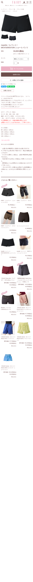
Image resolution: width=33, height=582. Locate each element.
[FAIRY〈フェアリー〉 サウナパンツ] (24, 192)
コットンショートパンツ (23, 226)
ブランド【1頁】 (20, 9)
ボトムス (15, 11)
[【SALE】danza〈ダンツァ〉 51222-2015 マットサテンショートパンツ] (24, 299)
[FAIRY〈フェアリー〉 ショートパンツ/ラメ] (8, 192)
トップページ (4, 9)
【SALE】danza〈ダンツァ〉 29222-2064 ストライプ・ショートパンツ (8, 367)
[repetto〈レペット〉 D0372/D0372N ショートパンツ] (8, 242)
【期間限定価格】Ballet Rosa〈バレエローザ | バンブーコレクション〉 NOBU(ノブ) (24, 280)
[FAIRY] (16, 3)
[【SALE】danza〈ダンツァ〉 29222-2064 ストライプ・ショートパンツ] (8, 357)
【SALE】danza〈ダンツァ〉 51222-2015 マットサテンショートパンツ (24, 309)
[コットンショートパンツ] (24, 217)
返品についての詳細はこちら (9, 83)
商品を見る (13, 207)
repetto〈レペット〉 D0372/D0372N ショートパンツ (8, 253)
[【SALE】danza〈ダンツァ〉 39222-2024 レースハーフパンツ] (24, 328)
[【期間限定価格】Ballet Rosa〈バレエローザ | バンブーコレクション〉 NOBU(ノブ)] (24, 270)
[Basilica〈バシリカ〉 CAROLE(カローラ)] (8, 299)
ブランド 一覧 (12, 9)
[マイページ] (24, 3)
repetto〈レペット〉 (6, 11)
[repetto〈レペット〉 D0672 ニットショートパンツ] (24, 243)
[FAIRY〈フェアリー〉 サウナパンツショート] (8, 217)
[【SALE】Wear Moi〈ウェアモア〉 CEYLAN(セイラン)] (8, 270)
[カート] (27, 3)
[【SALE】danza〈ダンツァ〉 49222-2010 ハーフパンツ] (8, 328)
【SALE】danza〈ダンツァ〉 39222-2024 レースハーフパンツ (24, 338)
